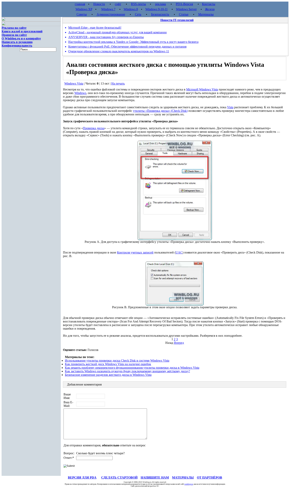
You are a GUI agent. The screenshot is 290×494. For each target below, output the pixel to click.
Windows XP (84, 9)
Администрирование (111, 14)
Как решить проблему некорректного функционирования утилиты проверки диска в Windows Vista (132, 367)
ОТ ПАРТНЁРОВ (209, 477)
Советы (82, 14)
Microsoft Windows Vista (202, 89)
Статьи (183, 14)
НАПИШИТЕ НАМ (155, 477)
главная (80, 4)
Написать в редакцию (17, 42)
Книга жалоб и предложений (22, 31)
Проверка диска (93, 128)
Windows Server (186, 9)
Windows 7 (108, 9)
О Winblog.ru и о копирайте (21, 38)
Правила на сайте (14, 35)
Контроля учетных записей (135, 252)
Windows (80, 93)
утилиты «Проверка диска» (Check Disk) (160, 110)
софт (118, 4)
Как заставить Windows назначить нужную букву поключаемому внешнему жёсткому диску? (127, 371)
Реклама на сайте (14, 27)
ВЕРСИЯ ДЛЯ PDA (82, 477)
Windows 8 (131, 9)
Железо (210, 9)
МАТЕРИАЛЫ (183, 477)
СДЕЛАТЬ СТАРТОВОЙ (119, 477)
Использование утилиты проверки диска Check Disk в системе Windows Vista (117, 360)
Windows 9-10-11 (156, 9)
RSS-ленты (138, 4)
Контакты (208, 4)
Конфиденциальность (17, 45)
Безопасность (160, 14)
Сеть (138, 14)
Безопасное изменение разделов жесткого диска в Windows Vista (108, 374)
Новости (99, 4)
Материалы (206, 14)
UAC (179, 252)
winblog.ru (188, 484)
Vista (230, 107)
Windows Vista (73, 83)
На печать (118, 83)
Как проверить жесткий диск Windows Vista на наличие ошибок (108, 364)
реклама (160, 4)
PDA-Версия (184, 4)
